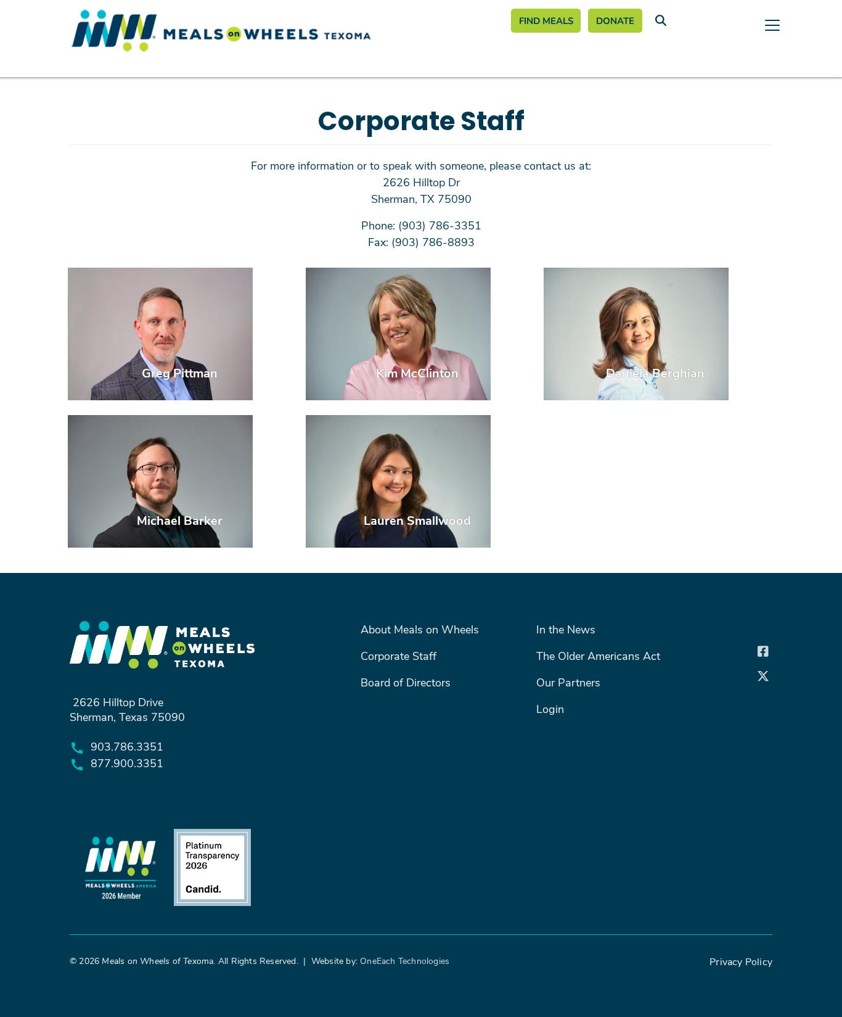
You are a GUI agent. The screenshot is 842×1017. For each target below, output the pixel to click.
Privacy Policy (740, 961)
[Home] (280, 30)
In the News (565, 629)
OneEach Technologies (404, 960)
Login (550, 708)
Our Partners (568, 682)
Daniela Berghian (655, 372)
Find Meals (546, 20)
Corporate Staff (398, 655)
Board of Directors (406, 682)
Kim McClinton (417, 372)
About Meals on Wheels (420, 629)
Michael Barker (180, 519)
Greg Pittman (180, 372)
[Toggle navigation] (421, 74)
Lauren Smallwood (417, 519)
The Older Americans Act (598, 655)
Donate (615, 20)
